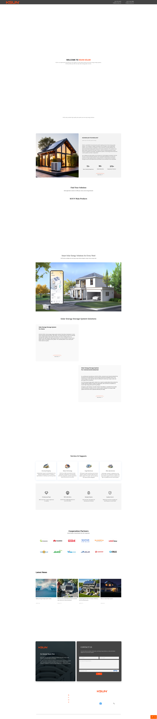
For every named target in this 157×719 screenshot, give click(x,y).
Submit (99, 673)
